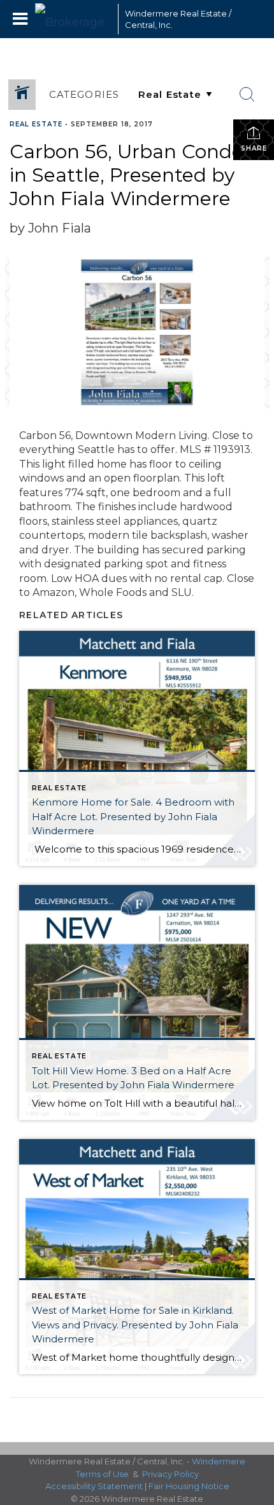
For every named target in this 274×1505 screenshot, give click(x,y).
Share (254, 148)
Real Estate (36, 124)
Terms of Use (102, 1474)
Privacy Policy (170, 1474)
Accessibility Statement (94, 1486)
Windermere (218, 1461)
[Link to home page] (73, 19)
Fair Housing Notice (188, 1486)
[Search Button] (247, 95)
